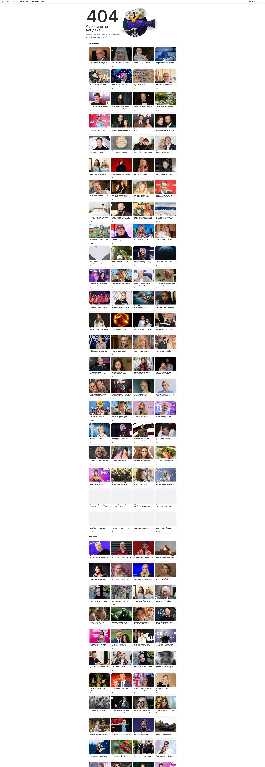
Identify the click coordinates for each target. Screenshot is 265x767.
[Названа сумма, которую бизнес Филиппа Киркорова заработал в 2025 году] (99, 456)
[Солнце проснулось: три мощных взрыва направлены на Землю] (99, 522)
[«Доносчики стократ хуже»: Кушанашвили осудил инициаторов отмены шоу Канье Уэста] (165, 433)
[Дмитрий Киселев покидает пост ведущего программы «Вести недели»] (99, 57)
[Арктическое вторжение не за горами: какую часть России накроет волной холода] (165, 212)
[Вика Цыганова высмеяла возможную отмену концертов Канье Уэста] (165, 478)
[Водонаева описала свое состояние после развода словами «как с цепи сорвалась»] (121, 456)
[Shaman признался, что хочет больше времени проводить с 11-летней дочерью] (143, 279)
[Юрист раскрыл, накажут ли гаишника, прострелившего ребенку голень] (99, 610)
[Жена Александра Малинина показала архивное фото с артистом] (165, 146)
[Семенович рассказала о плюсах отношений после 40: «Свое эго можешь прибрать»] (121, 301)
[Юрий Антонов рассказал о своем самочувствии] (121, 79)
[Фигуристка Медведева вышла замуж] (143, 124)
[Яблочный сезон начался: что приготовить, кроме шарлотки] (165, 588)
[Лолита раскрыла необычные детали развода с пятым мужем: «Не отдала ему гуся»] (121, 168)
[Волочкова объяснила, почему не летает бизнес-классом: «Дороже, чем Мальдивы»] (165, 389)
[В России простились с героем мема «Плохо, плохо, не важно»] (165, 544)
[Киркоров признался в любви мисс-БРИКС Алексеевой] (121, 433)
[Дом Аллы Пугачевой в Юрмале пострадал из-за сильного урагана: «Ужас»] (143, 345)
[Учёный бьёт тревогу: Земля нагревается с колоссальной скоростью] (165, 256)
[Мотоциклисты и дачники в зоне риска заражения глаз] (99, 234)
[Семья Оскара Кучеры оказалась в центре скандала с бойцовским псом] (143, 102)
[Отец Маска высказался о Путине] (99, 190)
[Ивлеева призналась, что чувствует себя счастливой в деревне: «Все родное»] (143, 190)
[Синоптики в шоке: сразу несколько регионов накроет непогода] (121, 728)
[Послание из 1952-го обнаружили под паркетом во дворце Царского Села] (143, 79)
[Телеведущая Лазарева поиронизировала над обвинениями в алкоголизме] (143, 389)
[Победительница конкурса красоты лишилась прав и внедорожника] (143, 168)
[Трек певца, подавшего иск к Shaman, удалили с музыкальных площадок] (99, 683)
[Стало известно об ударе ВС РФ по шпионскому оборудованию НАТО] (165, 683)
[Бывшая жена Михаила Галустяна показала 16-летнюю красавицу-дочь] (121, 389)
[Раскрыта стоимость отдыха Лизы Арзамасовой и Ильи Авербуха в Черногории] (165, 345)
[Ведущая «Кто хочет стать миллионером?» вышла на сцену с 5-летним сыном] (99, 345)
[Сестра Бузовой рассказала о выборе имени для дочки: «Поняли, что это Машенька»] (99, 389)
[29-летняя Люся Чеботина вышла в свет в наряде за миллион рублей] (99, 478)
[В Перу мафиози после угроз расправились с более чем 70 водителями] (143, 500)
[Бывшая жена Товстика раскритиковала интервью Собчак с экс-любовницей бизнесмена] (121, 367)
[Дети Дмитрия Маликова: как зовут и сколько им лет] (143, 478)
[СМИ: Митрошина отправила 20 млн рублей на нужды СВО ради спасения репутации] (99, 323)
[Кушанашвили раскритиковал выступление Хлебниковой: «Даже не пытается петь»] (99, 706)
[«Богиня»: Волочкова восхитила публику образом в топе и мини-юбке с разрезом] (143, 212)
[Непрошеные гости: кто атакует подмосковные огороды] (99, 750)
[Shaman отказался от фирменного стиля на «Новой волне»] (143, 655)
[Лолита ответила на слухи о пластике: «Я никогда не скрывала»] (143, 566)
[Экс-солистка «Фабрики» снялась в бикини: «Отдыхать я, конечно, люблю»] (143, 411)
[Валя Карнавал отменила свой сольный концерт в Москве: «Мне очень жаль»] (99, 588)
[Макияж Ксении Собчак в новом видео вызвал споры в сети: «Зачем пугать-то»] (165, 190)
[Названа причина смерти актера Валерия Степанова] (121, 279)
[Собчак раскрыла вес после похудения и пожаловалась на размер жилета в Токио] (121, 190)
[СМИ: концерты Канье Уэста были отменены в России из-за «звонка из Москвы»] (165, 301)
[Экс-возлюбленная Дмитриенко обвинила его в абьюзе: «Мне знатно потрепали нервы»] (99, 102)
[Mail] (2, 1)
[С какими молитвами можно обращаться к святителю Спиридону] (99, 411)
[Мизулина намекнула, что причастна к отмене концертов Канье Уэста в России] (143, 706)
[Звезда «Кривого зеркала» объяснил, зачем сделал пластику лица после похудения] (121, 345)
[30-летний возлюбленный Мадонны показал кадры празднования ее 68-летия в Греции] (165, 367)
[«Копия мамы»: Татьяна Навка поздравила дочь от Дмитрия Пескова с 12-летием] (121, 102)
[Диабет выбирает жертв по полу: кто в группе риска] (165, 279)
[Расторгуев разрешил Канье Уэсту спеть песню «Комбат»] (165, 500)
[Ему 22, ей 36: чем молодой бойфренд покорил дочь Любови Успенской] (143, 544)
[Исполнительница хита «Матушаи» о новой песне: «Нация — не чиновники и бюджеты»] (99, 124)
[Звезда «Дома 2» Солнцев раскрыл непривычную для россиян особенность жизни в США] (143, 522)
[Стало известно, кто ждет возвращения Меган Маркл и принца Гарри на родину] (165, 566)
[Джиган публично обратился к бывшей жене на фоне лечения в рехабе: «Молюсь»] (121, 212)
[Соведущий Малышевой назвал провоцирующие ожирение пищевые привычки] (121, 146)
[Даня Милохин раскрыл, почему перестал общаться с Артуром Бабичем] (99, 655)
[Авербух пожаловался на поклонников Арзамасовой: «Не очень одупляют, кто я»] (165, 124)
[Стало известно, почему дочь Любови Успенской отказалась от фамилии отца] (143, 456)
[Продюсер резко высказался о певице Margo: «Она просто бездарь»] (165, 411)
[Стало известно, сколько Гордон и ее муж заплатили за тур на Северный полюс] (121, 706)
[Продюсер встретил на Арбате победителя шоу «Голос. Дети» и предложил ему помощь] (143, 683)
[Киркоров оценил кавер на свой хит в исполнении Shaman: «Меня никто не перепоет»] (143, 256)
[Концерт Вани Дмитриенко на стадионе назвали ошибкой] (99, 79)
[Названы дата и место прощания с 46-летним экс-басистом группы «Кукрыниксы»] (165, 57)
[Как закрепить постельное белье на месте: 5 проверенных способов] (99, 212)
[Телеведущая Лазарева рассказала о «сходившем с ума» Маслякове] (99, 433)
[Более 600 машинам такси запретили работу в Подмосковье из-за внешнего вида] (143, 301)
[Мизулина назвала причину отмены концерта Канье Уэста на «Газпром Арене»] (143, 633)
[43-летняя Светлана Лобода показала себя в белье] (121, 500)
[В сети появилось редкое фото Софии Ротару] (99, 279)
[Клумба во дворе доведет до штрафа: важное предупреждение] (121, 256)
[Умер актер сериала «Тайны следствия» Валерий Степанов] (121, 411)
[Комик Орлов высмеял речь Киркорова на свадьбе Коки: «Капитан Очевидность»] (99, 367)
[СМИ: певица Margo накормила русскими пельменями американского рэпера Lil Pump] (99, 633)
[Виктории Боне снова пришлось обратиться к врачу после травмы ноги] (165, 633)
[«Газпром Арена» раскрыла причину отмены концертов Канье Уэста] (121, 633)
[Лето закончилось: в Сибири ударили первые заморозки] (121, 478)
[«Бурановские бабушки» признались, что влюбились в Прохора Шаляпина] (99, 301)
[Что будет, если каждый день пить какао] (99, 566)
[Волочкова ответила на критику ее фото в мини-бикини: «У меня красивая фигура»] (121, 683)
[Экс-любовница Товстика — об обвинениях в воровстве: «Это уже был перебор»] (121, 610)
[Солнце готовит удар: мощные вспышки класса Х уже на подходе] (121, 323)
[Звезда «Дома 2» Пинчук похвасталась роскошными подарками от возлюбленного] (165, 610)
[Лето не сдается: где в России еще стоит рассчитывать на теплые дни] (165, 522)
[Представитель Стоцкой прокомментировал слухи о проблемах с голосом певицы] (143, 234)
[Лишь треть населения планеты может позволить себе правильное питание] (165, 456)
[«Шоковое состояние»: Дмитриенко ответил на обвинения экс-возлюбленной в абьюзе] (99, 146)
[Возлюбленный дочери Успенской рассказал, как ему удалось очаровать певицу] (143, 728)
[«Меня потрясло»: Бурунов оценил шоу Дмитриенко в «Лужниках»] (99, 544)
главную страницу (101, 37)
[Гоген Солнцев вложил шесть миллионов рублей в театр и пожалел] (165, 323)
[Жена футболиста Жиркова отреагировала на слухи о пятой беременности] (165, 234)
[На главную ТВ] (4, 1)
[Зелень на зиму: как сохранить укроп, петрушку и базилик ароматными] (165, 102)
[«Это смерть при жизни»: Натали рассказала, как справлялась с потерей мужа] (121, 57)
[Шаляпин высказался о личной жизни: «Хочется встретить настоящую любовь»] (143, 750)
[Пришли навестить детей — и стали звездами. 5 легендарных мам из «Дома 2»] (165, 655)
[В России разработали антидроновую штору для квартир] (99, 256)
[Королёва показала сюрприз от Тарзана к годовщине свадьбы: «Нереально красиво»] (121, 124)
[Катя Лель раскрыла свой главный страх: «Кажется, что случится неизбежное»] (121, 522)
